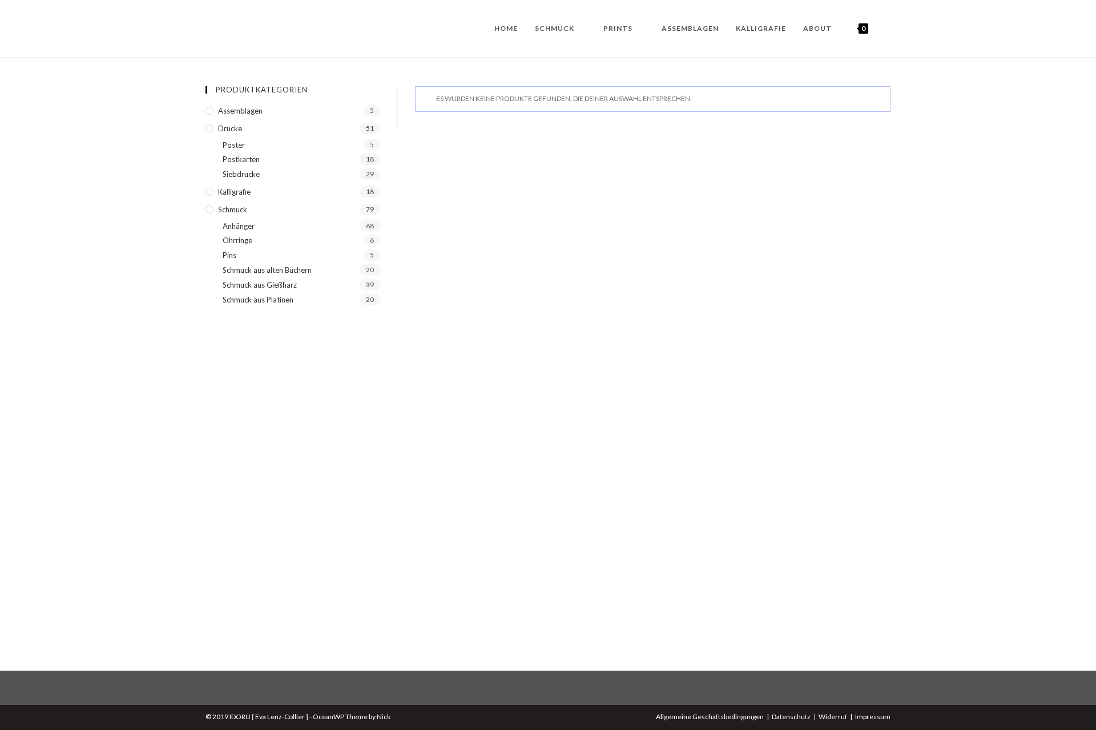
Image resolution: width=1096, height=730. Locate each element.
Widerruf (833, 716)
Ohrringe (237, 240)
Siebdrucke (241, 174)
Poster (234, 145)
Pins (229, 255)
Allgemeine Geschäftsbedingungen (710, 716)
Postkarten (241, 159)
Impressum (872, 716)
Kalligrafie (234, 191)
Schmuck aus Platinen (258, 299)
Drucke (230, 128)
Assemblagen (240, 110)
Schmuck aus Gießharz (260, 284)
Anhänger (239, 226)
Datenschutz (791, 716)
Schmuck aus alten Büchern (267, 270)
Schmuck (232, 209)
